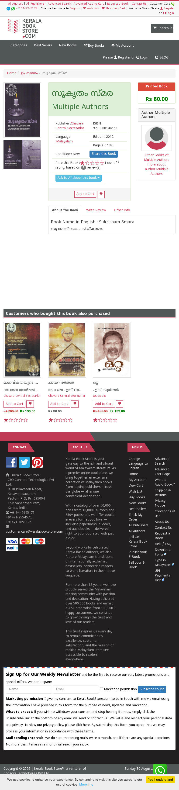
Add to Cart (85, 194)
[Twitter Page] (25, 467)
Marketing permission (120, 689)
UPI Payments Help (162, 575)
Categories (18, 46)
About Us (162, 522)
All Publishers (35, 4)
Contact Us (139, 4)
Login (169, 13)
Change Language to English (138, 463)
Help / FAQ (163, 544)
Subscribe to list (152, 689)
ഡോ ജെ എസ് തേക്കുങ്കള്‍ (70, 390)
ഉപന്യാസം (29, 73)
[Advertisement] (89, 266)
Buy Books (95, 46)
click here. (83, 725)
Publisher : (69, 126)
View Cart (136, 486)
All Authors (15, 4)
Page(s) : (103, 146)
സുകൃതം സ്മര (82, 94)
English (74, 8)
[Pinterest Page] (38, 467)
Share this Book (104, 154)
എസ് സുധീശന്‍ (106, 390)
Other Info (122, 210)
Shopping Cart (115, 8)
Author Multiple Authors (155, 115)
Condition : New (67, 154)
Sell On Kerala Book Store (138, 542)
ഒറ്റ (95, 382)
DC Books (100, 396)
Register (169, 8)
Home (11, 73)
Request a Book (117, 4)
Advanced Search (59, 4)
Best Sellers (43, 46)
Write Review (96, 210)
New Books (68, 46)
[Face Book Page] (12, 467)
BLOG (163, 58)
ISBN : (105, 126)
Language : (64, 139)
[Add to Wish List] (101, 194)
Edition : (103, 137)
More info (86, 784)
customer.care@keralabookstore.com (34, 532)
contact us (99, 719)
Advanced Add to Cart (89, 4)
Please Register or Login (125, 58)
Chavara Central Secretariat (21, 396)
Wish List (92, 8)
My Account (124, 46)
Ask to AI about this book (78, 178)
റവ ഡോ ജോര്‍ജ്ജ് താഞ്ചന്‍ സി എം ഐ (36, 390)
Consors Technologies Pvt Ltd (26, 774)
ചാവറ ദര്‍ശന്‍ (61, 382)
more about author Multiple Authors (156, 169)
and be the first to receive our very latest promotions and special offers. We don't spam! (87, 678)
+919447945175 (26, 8)
